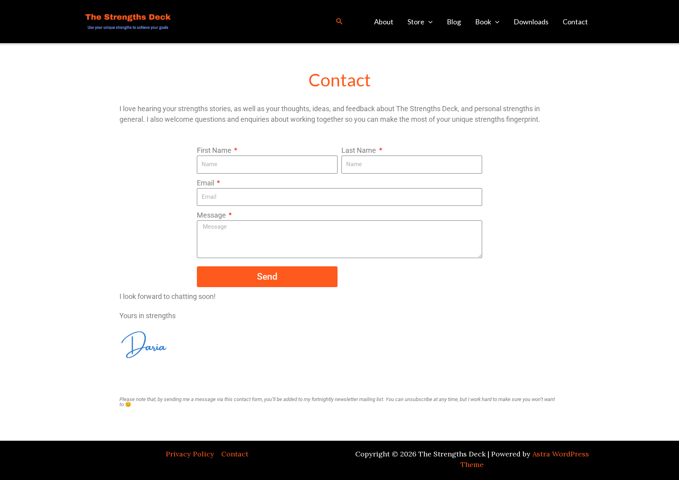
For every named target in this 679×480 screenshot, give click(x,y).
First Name (215, 150)
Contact (575, 21)
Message (212, 215)
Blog (454, 21)
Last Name (359, 150)
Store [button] (415, 21)
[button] (339, 21)
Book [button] (483, 21)
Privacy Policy (190, 453)
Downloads (531, 21)
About (383, 21)
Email (206, 183)
